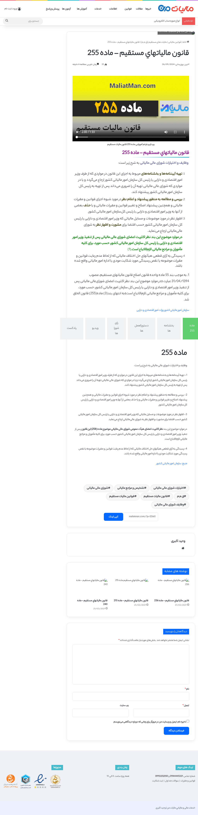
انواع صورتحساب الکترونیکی (167, 21)
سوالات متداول (172, 781)
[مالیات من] (175, 9)
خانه (185, 42)
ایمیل (186, 706)
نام (187, 689)
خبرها (148, 9)
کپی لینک (113, 517)
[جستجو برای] (7, 21)
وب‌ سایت (124, 706)
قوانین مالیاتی (174, 42)
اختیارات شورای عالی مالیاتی (169, 488)
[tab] (169, 328)
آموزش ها (82, 9)
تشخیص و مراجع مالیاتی (130, 488)
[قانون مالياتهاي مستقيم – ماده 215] (130, 588)
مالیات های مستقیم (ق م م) (154, 42)
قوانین (128, 9)
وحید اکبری (178, 541)
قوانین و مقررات (188, 781)
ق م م (180, 496)
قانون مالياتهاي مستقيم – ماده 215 (131, 601)
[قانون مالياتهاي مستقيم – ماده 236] (171, 588)
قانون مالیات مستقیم (156, 496)
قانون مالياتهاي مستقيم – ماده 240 (92, 602)
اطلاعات (113, 9)
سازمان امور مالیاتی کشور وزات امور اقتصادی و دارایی (163, 310)
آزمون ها (66, 9)
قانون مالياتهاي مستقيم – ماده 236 (171, 601)
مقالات (139, 9)
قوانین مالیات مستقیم (121, 496)
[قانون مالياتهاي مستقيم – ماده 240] (90, 588)
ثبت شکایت (157, 781)
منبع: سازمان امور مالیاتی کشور (171, 463)
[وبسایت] (183, 548)
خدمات (98, 9)
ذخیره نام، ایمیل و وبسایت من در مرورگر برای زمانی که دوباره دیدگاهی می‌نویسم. (149, 722)
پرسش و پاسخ (52, 9)
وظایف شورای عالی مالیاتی (169, 505)
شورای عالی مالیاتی (97, 488)
